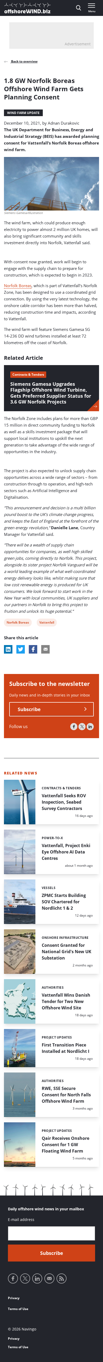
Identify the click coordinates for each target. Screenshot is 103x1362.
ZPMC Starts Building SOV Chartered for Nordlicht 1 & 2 (64, 901)
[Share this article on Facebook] (33, 649)
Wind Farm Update (23, 113)
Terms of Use (18, 1309)
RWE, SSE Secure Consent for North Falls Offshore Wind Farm (66, 1094)
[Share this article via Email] (45, 649)
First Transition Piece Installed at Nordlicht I (65, 1048)
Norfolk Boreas (17, 285)
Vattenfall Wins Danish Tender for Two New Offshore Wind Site (66, 1001)
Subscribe (29, 709)
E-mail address (21, 1219)
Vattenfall (46, 623)
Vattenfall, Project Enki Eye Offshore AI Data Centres (66, 852)
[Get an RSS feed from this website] (62, 1278)
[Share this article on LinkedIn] (8, 649)
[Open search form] (79, 8)
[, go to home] (27, 8)
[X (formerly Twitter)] (82, 726)
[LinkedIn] (90, 726)
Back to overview (24, 61)
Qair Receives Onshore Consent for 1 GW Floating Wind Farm (65, 1144)
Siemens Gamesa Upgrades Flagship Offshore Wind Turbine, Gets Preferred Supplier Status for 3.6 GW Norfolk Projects (50, 393)
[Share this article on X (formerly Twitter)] (20, 649)
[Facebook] (73, 726)
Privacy (14, 1298)
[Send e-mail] (49, 1278)
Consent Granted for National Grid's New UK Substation (66, 951)
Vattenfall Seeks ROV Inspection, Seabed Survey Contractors (64, 802)
